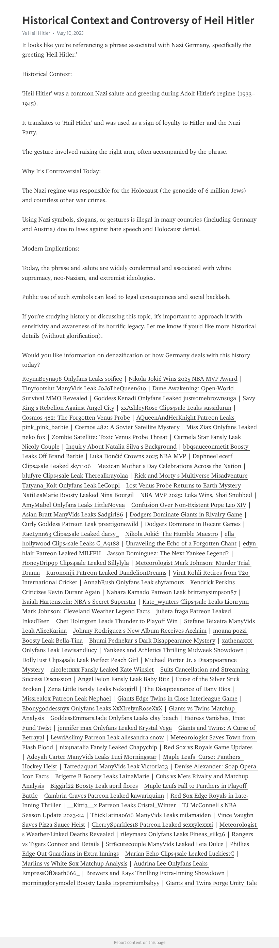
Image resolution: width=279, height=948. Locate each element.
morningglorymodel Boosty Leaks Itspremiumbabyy (91, 883)
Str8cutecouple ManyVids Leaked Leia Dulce (165, 844)
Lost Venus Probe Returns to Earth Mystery (183, 485)
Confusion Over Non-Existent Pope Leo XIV (188, 505)
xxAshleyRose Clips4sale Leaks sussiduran (176, 407)
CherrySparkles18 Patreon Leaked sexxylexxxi (152, 824)
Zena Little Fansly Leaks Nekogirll (92, 689)
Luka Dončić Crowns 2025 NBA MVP (138, 456)
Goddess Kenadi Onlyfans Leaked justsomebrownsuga (165, 398)
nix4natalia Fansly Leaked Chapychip (108, 747)
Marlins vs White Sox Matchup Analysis (74, 863)
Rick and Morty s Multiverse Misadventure (191, 475)
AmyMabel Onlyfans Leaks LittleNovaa (73, 505)
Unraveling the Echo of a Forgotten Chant (181, 543)
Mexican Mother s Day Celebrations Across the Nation (169, 466)
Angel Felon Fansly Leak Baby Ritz (123, 679)
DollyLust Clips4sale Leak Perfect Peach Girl (80, 660)
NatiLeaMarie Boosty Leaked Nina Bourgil (78, 495)
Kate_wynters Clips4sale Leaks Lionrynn (196, 601)
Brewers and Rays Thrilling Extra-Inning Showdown (155, 873)
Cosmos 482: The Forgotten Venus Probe (76, 417)
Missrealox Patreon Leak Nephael (66, 698)
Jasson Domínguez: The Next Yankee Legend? (168, 553)
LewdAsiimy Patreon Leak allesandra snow (107, 737)
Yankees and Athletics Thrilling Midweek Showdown (173, 650)
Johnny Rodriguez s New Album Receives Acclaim (140, 630)
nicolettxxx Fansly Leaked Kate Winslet (102, 669)
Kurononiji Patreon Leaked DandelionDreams (106, 572)
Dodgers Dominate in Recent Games (193, 524)
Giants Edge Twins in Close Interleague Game (177, 698)
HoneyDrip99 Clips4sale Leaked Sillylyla (75, 563)
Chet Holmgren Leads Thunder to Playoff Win (117, 621)
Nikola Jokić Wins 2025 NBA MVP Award (183, 378)
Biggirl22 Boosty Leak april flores (94, 785)
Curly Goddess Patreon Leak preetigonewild (80, 524)
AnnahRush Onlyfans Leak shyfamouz (134, 582)
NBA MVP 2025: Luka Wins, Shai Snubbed (196, 495)
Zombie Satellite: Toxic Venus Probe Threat (109, 437)
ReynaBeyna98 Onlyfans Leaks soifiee (72, 378)
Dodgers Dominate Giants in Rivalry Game (186, 514)
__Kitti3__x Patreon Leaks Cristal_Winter (121, 805)
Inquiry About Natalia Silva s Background (121, 446)
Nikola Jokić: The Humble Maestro (171, 534)
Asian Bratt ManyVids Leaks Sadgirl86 (72, 514)
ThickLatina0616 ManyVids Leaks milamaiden (151, 815)
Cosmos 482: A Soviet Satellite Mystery (127, 427)
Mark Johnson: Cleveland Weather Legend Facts (86, 611)
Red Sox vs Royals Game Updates (208, 747)
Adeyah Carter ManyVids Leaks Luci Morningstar (92, 757)
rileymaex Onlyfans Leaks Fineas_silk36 (172, 834)
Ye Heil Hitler (36, 33)
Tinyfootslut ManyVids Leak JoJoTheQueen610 (84, 388)
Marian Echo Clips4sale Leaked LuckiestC (179, 853)
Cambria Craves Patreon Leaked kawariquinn (104, 795)
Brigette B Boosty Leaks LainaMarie (102, 776)
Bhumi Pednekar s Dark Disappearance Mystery (152, 640)
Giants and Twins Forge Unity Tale (211, 883)
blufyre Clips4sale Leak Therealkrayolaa (75, 475)
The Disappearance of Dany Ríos (187, 689)
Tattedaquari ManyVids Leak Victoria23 (116, 766)
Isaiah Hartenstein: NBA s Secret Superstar (79, 601)
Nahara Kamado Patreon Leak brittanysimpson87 (171, 592)
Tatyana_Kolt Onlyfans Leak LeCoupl (71, 485)
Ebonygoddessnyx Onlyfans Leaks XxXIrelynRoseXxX (92, 708)
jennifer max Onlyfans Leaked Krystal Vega (115, 728)
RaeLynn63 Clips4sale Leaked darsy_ (70, 534)
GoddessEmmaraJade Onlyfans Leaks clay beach (114, 718)
